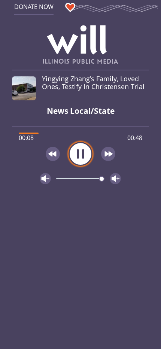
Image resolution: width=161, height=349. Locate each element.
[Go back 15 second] (52, 154)
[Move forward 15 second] (108, 154)
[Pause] (80, 154)
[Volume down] (45, 178)
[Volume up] (115, 178)
